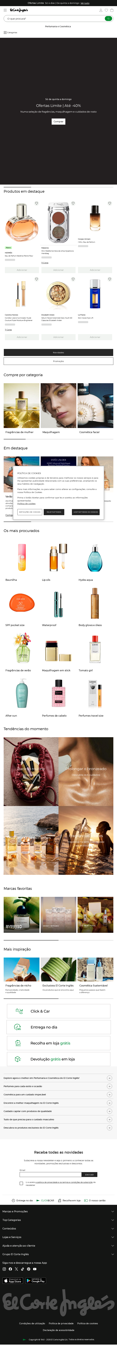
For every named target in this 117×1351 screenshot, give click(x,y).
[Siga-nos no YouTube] (35, 1269)
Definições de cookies (30, 512)
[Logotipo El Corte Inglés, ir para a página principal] (19, 10)
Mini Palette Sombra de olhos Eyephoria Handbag (57, 252)
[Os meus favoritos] (106, 10)
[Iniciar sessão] (100, 10)
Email (22, 1170)
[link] (22, 222)
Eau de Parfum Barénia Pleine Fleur (19, 255)
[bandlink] (85, 3)
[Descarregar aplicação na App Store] (12, 1281)
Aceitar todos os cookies (86, 512)
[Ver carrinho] (111, 10)
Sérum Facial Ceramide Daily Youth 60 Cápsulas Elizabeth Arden (56, 319)
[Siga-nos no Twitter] (16, 1269)
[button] (44, 263)
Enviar (89, 1174)
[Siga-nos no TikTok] (22, 1269)
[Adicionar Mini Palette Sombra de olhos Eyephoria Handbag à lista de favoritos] (73, 203)
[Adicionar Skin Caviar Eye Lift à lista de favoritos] (109, 279)
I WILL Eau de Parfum (86, 242)
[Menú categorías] (5, 10)
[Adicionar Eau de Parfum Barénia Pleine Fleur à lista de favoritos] (36, 203)
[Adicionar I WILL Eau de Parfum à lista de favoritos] (109, 203)
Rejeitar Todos (54, 512)
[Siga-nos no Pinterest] (28, 1269)
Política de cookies (26, 503)
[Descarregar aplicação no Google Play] (35, 1281)
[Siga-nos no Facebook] (10, 1269)
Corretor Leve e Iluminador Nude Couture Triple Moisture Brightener (18, 319)
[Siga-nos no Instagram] (4, 1269)
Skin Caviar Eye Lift (85, 318)
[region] (58, 493)
